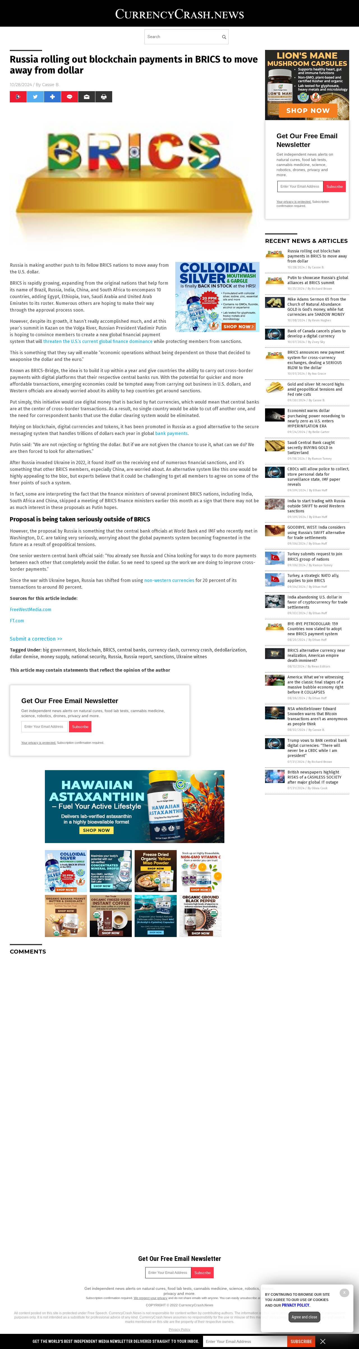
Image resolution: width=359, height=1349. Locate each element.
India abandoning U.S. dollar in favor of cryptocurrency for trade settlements (317, 602)
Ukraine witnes (191, 656)
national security (88, 656)
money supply (54, 656)
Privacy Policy (179, 1330)
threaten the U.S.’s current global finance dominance (98, 341)
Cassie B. (50, 84)
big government (59, 650)
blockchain (89, 650)
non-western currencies (169, 580)
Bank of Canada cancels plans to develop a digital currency (316, 334)
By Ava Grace (317, 374)
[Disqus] (134, 1029)
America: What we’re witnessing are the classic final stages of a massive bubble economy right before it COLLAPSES (315, 685)
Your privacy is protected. (38, 742)
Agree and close (304, 1317)
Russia (114, 656)
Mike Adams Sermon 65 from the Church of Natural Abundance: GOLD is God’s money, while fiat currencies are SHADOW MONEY (316, 307)
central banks (131, 650)
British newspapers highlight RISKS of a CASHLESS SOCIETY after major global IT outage (314, 777)
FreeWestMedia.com (30, 609)
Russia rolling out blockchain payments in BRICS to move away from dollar (317, 256)
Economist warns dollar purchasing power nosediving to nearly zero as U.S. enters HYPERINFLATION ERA (316, 418)
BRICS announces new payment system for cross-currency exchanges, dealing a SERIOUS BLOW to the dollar (315, 360)
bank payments (171, 433)
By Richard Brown (320, 289)
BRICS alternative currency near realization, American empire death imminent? (316, 655)
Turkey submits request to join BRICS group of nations (314, 556)
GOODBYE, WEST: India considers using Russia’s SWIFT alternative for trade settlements (316, 532)
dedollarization (230, 650)
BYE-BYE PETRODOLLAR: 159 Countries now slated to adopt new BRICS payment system (314, 628)
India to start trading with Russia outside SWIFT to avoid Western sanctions (316, 506)
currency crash (196, 650)
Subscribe (301, 1341)
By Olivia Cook (318, 788)
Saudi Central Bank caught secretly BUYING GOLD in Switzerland (311, 447)
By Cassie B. (316, 267)
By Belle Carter (319, 432)
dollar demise (24, 656)
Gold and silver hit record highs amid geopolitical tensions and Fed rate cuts (315, 389)
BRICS (109, 650)
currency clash (163, 650)
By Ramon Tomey (320, 459)
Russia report (138, 656)
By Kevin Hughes (319, 320)
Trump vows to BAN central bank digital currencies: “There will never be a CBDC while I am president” (317, 748)
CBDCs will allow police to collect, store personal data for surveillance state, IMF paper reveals (318, 477)
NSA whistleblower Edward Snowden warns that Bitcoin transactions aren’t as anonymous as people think (317, 716)
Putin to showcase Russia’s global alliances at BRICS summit (317, 280)
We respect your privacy (150, 1298)
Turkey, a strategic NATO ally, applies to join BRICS (313, 578)
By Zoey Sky (316, 342)
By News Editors (319, 666)
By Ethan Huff (318, 490)
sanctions (164, 656)
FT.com (17, 620)
